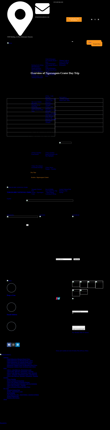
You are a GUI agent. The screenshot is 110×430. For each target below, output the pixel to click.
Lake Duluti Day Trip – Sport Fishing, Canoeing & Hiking (48, 181)
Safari (32, 81)
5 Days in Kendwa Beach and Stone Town (44, 138)
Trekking (33, 42)
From (8, 195)
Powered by (3, 423)
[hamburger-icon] (72, 41)
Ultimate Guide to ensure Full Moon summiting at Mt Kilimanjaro (64, 63)
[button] (79, 100)
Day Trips (33, 172)
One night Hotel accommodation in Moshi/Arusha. (25, 130)
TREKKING (10, 215)
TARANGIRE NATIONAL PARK (19, 192)
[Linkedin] (98, 19)
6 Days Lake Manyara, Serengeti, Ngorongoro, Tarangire (48, 91)
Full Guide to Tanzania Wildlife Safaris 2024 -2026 (64, 99)
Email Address (12, 314)
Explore (9, 198)
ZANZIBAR (75, 215)
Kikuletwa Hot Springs (38, 185)
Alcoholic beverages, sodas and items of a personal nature (75, 108)
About (32, 197)
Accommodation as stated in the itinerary (23, 110)
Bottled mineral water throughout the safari (23, 126)
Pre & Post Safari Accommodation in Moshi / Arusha (74, 124)
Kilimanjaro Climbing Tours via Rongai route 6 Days (46, 54)
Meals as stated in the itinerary (20, 122)
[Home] (9, 43)
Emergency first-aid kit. (17, 134)
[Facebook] (91, 19)
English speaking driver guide (19, 118)
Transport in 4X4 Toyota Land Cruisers (22, 114)
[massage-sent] (85, 325)
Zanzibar (33, 126)
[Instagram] (95, 19)
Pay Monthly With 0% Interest (80, 332)
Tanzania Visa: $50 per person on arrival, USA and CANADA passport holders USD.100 (78, 129)
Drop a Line (11, 295)
